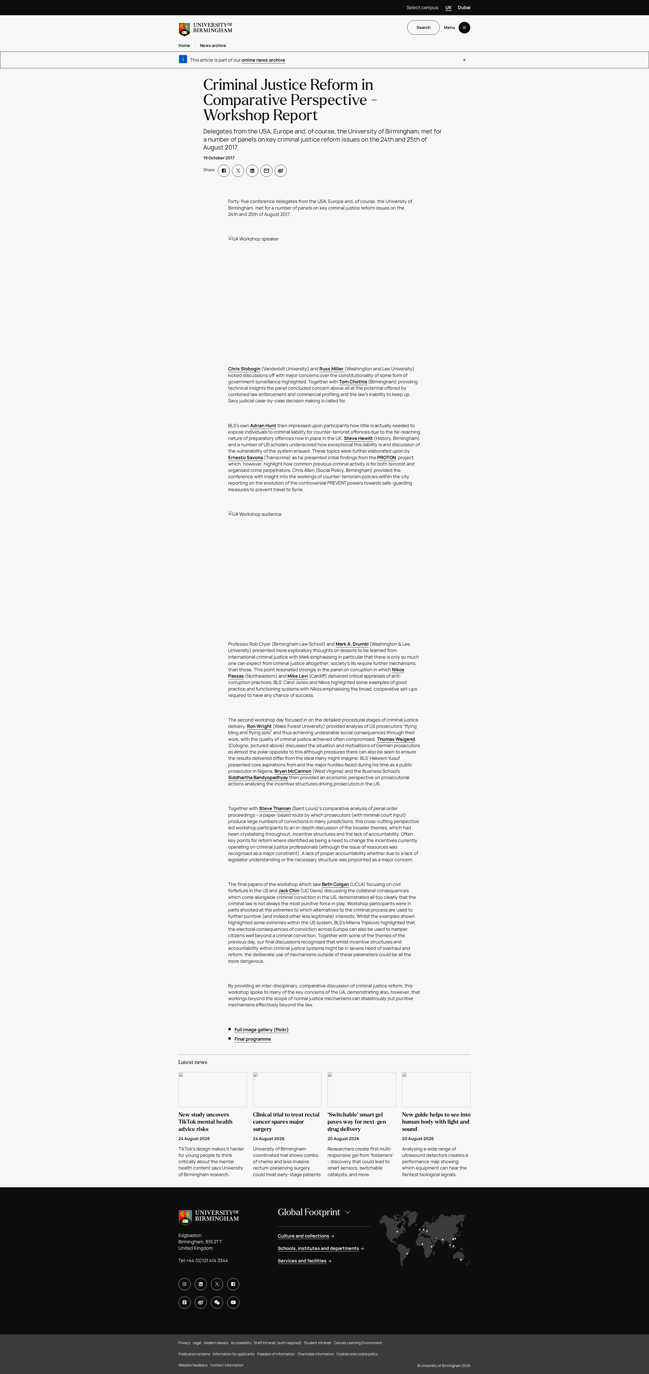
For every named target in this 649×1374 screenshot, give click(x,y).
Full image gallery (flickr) (262, 1029)
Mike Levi (297, 676)
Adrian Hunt (263, 425)
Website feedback (193, 1365)
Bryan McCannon (293, 771)
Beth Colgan (335, 884)
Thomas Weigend (396, 739)
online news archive (263, 60)
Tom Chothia (353, 382)
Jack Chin (288, 890)
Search (423, 27)
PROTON (386, 457)
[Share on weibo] (281, 171)
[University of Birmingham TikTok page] (184, 1302)
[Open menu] (464, 28)
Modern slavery (216, 1342)
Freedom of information (276, 1353)
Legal (197, 1342)
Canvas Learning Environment (358, 1342)
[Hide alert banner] (464, 60)
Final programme (253, 1039)
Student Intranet (317, 1342)
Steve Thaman (275, 808)
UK (448, 7)
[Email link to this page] (266, 171)
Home (184, 45)
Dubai (464, 7)
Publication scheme (194, 1353)
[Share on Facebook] (224, 171)
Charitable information (315, 1353)
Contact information (226, 1365)
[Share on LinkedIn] (252, 171)
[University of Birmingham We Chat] (217, 1302)
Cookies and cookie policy (357, 1353)
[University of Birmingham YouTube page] (233, 1302)
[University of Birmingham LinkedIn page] (201, 1284)
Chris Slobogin (244, 369)
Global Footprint (309, 1212)
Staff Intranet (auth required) (277, 1342)
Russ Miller (332, 369)
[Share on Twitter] (238, 171)
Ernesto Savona (245, 457)
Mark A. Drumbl (352, 644)
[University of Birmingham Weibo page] (201, 1302)
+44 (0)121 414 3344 (207, 1260)
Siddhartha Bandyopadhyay (258, 777)
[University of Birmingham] (205, 27)
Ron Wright (259, 726)
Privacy (184, 1342)
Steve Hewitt (358, 438)
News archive (213, 45)
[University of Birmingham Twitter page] (217, 1284)
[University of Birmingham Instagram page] (184, 1284)
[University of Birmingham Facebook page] (233, 1284)
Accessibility (241, 1342)
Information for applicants (234, 1353)
